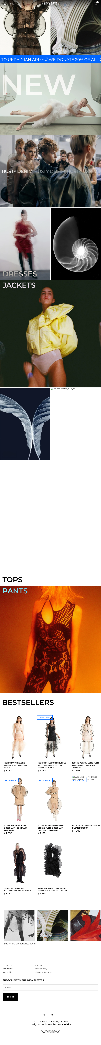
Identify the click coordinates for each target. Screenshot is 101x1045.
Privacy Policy (41, 969)
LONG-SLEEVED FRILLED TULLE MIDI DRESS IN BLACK (17, 889)
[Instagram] (52, 1014)
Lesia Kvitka (64, 1024)
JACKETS (19, 285)
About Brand (8, 969)
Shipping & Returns (43, 972)
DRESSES (19, 273)
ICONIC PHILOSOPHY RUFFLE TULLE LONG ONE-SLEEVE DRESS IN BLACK (52, 765)
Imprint (38, 965)
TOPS (12, 579)
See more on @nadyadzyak (20, 943)
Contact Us (7, 965)
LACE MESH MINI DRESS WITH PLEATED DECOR (86, 826)
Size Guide (7, 972)
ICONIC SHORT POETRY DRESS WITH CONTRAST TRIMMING (15, 827)
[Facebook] (44, 1014)
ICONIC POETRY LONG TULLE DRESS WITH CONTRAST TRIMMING (85, 765)
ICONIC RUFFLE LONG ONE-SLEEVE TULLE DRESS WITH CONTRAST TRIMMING (51, 827)
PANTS (15, 590)
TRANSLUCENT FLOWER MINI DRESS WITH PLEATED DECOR (52, 889)
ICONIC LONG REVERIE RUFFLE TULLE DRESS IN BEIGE (15, 765)
